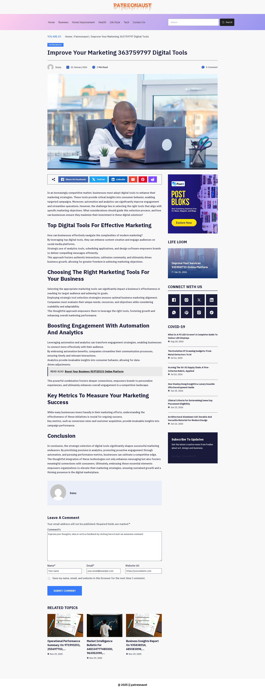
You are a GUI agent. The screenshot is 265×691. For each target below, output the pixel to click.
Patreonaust (81, 36)
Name (51, 565)
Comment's (54, 529)
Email (90, 565)
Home (68, 36)
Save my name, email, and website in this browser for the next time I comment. (98, 578)
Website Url (132, 565)
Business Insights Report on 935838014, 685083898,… (142, 645)
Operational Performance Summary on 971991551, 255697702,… (63, 645)
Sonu (58, 67)
